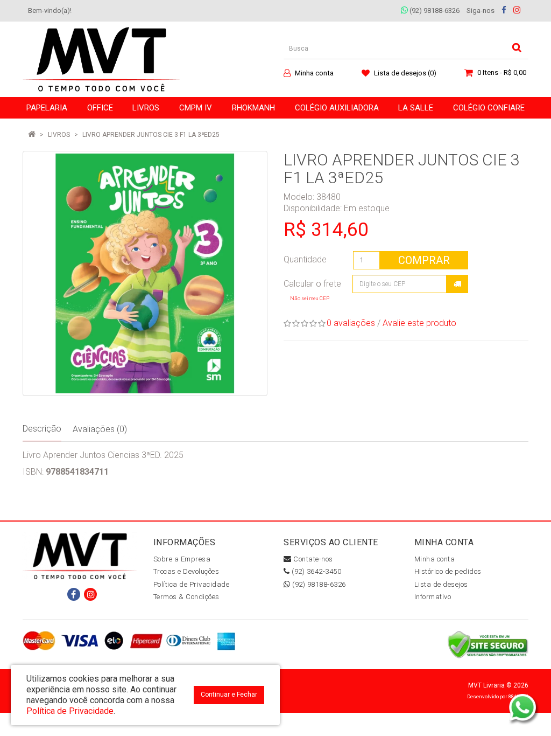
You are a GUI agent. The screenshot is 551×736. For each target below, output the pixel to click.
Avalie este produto (419, 323)
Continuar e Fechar (229, 694)
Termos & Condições (186, 597)
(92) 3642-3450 (315, 571)
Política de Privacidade (191, 584)
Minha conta (434, 559)
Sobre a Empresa (182, 559)
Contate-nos (312, 559)
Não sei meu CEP (309, 298)
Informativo (432, 597)
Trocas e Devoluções (186, 571)
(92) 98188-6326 (434, 10)
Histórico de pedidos (448, 571)
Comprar (424, 260)
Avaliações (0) (100, 429)
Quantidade (305, 259)
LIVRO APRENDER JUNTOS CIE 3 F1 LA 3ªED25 (151, 134)
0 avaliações (351, 323)
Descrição (42, 428)
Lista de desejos (441, 584)
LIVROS (59, 134)
